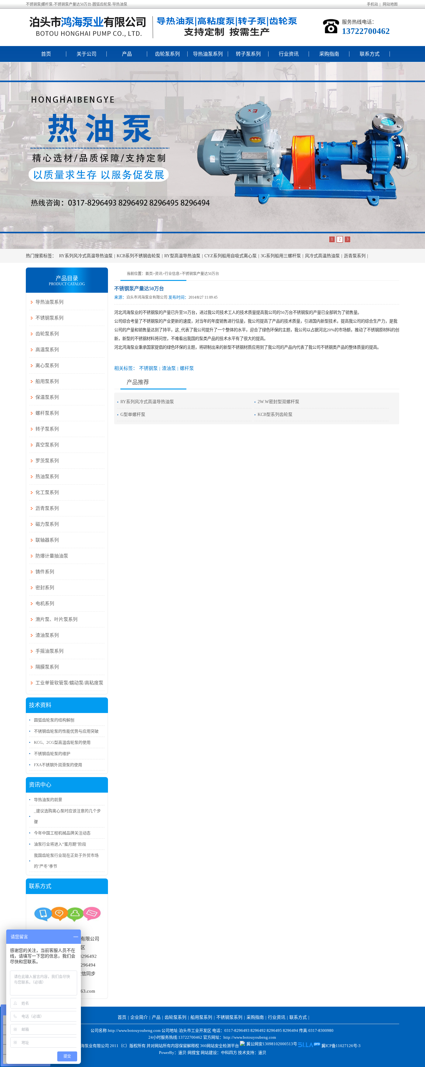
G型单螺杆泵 (132, 414)
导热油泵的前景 (48, 799)
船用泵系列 (47, 381)
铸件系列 (44, 571)
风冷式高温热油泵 (322, 256)
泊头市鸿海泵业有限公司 (146, 297)
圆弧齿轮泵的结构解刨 (54, 720)
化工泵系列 (47, 492)
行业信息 (172, 274)
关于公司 (86, 54)
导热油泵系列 (208, 54)
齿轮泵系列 (167, 54)
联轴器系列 (47, 540)
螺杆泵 (187, 368)
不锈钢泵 (148, 368)
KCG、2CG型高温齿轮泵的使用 (62, 742)
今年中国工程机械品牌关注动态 (62, 833)
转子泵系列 (248, 54)
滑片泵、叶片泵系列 (56, 619)
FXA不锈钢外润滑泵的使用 (58, 764)
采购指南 (329, 54)
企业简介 (139, 1017)
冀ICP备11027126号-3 (341, 1045)
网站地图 (390, 4)
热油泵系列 (47, 476)
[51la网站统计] (309, 1045)
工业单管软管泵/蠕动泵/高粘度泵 (69, 682)
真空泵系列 (47, 444)
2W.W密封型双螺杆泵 (278, 401)
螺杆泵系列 (47, 413)
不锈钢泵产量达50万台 (200, 274)
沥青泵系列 (355, 256)
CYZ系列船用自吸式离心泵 (230, 256)
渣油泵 (169, 368)
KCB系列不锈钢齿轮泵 (138, 256)
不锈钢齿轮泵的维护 (52, 753)
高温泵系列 (47, 349)
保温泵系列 (47, 397)
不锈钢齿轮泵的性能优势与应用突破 (66, 731)
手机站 (372, 4)
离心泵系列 (47, 365)
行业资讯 (289, 54)
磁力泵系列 (47, 524)
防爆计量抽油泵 (51, 555)
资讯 (158, 274)
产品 (127, 54)
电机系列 (44, 603)
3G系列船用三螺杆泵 (281, 256)
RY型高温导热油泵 (182, 256)
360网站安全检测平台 (219, 1045)
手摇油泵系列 (49, 651)
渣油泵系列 (47, 635)
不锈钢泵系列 (49, 317)
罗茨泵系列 (47, 460)
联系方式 (370, 54)
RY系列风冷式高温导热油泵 (86, 256)
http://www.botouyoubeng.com (249, 1037)
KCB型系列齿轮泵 (275, 414)
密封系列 (44, 587)
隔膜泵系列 (47, 666)
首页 (46, 54)
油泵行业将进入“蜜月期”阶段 (60, 844)
